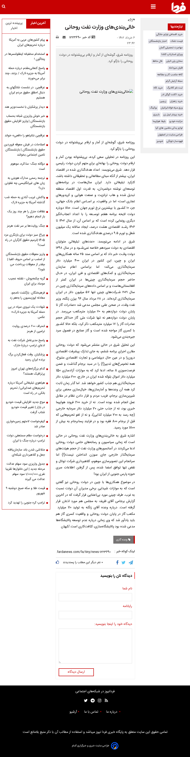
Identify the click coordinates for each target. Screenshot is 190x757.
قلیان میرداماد (176, 68)
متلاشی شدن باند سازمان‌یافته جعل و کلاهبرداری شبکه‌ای (26, 452)
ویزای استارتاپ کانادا (172, 54)
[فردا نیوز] (178, 7)
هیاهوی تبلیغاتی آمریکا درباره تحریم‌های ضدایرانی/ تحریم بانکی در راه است (26, 388)
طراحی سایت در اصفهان (170, 135)
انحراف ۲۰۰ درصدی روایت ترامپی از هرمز (28, 329)
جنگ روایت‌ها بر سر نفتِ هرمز (26, 225)
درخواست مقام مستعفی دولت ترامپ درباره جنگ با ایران (26, 438)
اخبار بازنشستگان (158, 41)
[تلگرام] (131, 563)
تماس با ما (91, 712)
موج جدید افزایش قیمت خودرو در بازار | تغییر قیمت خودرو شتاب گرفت (25, 407)
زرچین (163, 101)
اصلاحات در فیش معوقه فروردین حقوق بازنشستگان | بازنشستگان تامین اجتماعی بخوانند (24, 149)
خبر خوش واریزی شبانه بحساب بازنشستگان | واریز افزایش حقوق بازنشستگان (24, 121)
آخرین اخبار (38, 23)
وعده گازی (122, 539)
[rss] (105, 701)
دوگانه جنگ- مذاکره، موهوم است (28, 166)
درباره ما (112, 712)
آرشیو (73, 712)
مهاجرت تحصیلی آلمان (171, 48)
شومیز (160, 141)
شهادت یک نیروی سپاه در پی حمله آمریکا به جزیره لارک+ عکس (26, 312)
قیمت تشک (177, 41)
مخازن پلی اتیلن (174, 61)
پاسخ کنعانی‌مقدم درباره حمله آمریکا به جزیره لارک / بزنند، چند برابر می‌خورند (25, 73)
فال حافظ (157, 61)
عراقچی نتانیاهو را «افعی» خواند (25, 135)
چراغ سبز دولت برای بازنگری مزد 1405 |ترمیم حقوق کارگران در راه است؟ (24, 240)
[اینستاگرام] (98, 701)
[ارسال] (65, 37)
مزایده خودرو (176, 121)
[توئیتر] (85, 701)
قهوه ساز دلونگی (175, 141)
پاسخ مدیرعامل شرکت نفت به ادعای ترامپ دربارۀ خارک (26, 343)
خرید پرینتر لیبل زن (173, 114)
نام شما (127, 588)
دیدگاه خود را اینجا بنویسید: (113, 624)
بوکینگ (153, 108)
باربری (156, 114)
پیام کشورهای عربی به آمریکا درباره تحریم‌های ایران (27, 42)
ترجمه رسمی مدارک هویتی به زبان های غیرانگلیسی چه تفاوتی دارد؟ (25, 183)
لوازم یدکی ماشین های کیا (169, 128)
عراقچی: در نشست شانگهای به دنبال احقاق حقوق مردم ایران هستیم (25, 92)
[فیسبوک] (118, 563)
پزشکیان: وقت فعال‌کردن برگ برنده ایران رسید (26, 357)
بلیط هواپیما (159, 121)
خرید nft (158, 88)
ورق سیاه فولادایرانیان (172, 108)
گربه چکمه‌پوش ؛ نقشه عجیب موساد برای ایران (26, 281)
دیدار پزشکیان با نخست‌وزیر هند (25, 107)
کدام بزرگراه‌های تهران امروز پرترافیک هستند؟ (28, 371)
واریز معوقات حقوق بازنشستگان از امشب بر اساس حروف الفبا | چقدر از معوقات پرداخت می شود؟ (25, 262)
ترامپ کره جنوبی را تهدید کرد (26, 502)
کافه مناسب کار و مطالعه (170, 74)
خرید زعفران (176, 101)
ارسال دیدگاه (76, 672)
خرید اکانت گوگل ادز (172, 94)
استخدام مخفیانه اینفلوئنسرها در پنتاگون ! (25, 57)
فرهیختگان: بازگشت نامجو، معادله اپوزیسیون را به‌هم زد (27, 295)
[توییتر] (123, 563)
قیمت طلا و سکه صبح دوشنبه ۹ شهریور (25, 491)
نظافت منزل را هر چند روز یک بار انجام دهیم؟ (26, 214)
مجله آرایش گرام (174, 81)
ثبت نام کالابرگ (175, 88)
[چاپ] (59, 37)
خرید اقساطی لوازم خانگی (169, 34)
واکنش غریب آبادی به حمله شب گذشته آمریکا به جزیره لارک (24, 200)
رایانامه (127, 606)
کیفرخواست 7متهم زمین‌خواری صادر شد (25, 424)
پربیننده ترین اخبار (14, 25)
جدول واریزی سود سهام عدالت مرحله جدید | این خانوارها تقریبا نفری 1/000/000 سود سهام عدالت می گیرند (25, 471)
